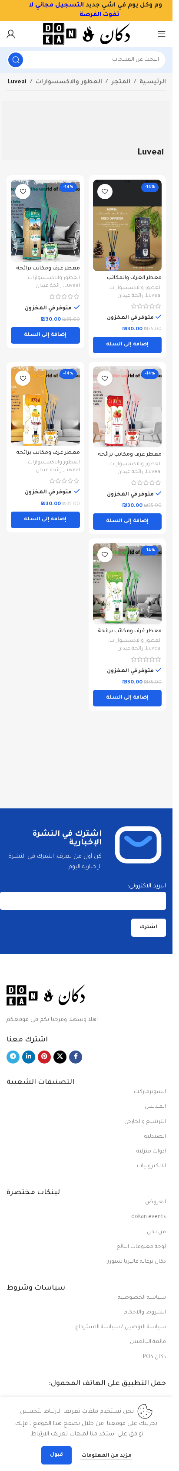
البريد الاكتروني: (147, 886)
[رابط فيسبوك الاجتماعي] (75, 1057)
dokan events (148, 1217)
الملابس (155, 1107)
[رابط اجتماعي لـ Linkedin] (28, 1057)
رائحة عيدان (130, 296)
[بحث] (15, 60)
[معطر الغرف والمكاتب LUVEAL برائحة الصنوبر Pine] (127, 225)
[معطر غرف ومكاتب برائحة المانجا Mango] (45, 406)
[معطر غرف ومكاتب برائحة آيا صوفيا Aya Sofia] (45, 221)
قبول (56, 1455)
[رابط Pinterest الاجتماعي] (44, 1057)
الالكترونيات (151, 1166)
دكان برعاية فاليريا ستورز (136, 1262)
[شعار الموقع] (86, 34)
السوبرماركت (150, 1092)
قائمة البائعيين (148, 1342)
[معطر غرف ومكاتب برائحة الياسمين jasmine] (127, 583)
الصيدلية (155, 1137)
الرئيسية (152, 82)
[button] (127, 345)
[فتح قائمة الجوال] (161, 34)
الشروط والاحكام (145, 1313)
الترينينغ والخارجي (145, 1122)
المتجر (120, 82)
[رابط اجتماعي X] (59, 1057)
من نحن (156, 1232)
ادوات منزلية (151, 1152)
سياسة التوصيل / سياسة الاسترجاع (120, 1327)
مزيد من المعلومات (106, 1456)
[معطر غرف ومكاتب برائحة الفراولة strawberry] (127, 406)
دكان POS (154, 1357)
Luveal (154, 296)
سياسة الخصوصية (142, 1298)
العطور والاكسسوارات (69, 82)
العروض (155, 1202)
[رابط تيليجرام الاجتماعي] (13, 1057)
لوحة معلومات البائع (141, 1247)
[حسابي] (11, 34)
